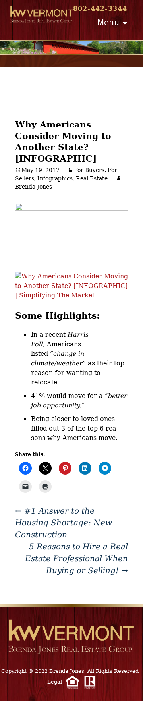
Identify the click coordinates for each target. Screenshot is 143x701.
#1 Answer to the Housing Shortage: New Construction (63, 522)
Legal (54, 682)
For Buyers (89, 170)
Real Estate (92, 178)
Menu (108, 22)
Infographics (55, 178)
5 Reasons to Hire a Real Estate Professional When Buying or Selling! (76, 558)
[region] (71, 47)
